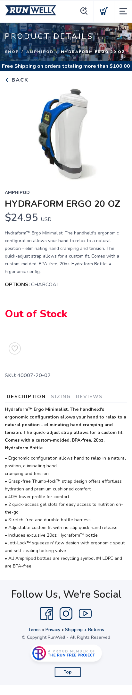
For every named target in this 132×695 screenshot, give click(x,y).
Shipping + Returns (84, 630)
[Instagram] (66, 613)
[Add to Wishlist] (15, 348)
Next (117, 132)
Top (68, 672)
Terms (34, 630)
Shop (12, 51)
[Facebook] (46, 613)
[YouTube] (85, 613)
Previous (14, 132)
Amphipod (40, 51)
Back (19, 80)
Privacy (52, 630)
